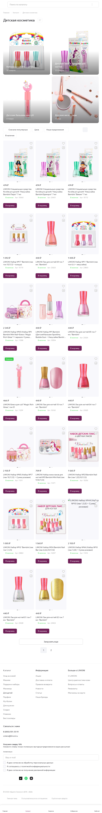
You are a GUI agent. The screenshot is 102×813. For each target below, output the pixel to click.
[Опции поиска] (88, 4)
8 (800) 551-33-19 (11, 732)
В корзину (10, 205)
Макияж (6, 680)
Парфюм (7, 697)
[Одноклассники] (15, 778)
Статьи (39, 693)
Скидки (6, 710)
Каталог (7, 670)
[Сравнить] (31, 147)
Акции (38, 676)
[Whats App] (26, 778)
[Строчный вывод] (90, 129)
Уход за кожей (9, 676)
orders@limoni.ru (10, 736)
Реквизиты (72, 688)
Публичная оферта (59, 798)
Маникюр (7, 688)
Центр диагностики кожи (79, 680)
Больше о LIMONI (76, 670)
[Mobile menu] (4, 4)
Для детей (7, 693)
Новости (39, 688)
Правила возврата (44, 684)
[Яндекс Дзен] (31, 778)
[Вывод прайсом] (96, 129)
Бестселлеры (9, 718)
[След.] (58, 650)
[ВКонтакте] (4, 778)
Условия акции (7, 752)
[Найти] (95, 4)
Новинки (7, 714)
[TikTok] (20, 778)
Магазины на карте (76, 693)
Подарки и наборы (11, 684)
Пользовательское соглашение (34, 798)
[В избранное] (31, 143)
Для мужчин (8, 705)
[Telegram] (10, 778)
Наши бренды (42, 697)
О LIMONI (72, 676)
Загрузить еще (51, 641)
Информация (42, 670)
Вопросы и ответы (76, 684)
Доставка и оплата (44, 680)
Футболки (7, 701)
